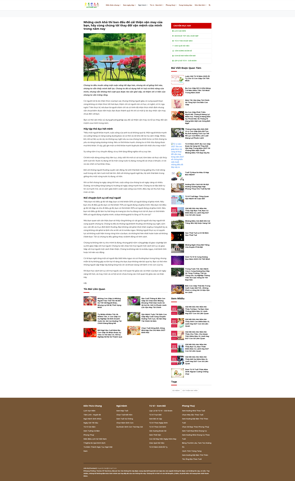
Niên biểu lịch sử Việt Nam (95, 439)
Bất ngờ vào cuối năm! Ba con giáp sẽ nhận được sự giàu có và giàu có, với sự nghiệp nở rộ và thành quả (110, 333)
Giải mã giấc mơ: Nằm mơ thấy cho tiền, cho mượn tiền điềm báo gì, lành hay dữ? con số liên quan (197, 335)
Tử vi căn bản (90, 427)
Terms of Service (103, 471)
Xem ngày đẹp (128, 5)
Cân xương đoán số (157, 431)
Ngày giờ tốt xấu (91, 423)
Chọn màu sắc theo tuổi (192, 415)
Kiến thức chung (112, 5)
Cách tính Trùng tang (191, 451)
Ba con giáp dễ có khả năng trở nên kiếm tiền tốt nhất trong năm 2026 (198, 90)
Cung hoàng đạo (185, 5)
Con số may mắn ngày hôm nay (162, 439)
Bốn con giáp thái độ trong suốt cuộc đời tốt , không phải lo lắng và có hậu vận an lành (197, 289)
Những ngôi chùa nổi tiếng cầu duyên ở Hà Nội (197, 246)
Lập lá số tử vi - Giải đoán (160, 411)
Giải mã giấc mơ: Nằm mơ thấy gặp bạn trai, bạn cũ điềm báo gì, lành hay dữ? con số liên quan (197, 211)
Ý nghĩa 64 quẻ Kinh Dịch (94, 443)
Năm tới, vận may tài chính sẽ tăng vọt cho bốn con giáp (197, 102)
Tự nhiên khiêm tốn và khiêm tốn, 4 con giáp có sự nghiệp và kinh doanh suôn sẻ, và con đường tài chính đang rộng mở (109, 318)
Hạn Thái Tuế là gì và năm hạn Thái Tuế (197, 234)
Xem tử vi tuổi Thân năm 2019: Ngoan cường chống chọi (196, 371)
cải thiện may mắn (190, 390)
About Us (116, 471)
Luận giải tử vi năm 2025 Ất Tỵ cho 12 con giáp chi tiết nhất (197, 78)
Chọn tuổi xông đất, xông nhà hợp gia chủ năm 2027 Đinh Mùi (153, 330)
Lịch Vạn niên (89, 411)
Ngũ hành (142, 5)
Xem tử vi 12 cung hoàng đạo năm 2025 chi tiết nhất (197, 258)
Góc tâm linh (200, 5)
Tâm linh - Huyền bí (92, 415)
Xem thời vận (155, 435)
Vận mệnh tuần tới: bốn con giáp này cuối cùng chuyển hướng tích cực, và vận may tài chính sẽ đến (154, 317)
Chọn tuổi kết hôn (124, 415)
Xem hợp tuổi (122, 411)
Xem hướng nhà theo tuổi (193, 411)
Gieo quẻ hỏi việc (156, 443)
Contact (93, 468)
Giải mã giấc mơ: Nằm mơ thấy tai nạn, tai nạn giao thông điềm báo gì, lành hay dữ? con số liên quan (197, 310)
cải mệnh (176, 390)
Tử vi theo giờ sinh (157, 427)
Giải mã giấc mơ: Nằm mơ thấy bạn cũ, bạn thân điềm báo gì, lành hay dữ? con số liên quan (197, 347)
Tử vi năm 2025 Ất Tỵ (158, 447)
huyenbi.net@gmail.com (107, 468)
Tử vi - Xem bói (156, 5)
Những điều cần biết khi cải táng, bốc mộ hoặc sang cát (198, 222)
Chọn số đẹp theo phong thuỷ (195, 427)
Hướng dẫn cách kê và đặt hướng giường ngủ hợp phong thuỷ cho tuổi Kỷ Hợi (197, 186)
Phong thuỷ (170, 5)
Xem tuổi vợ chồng (124, 419)
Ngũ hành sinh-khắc (93, 419)
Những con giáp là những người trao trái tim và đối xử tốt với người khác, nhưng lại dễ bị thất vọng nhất (109, 302)
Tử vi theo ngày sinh (158, 423)
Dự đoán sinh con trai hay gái (129, 427)
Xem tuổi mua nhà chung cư (194, 431)
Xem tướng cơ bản (92, 431)
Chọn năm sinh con (124, 423)
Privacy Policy (90, 471)
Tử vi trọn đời (155, 415)
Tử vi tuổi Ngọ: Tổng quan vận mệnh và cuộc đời (197, 197)
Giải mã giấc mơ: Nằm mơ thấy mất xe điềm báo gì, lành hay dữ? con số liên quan (196, 360)
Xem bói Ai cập (155, 419)
